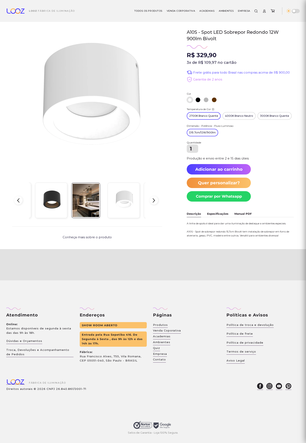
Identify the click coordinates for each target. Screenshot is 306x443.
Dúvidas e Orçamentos (24, 341)
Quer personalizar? (219, 182)
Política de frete (239, 333)
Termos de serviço (241, 351)
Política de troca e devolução (250, 324)
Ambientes (226, 10)
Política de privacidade (244, 342)
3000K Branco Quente (274, 115)
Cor (189, 93)
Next (154, 200)
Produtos (160, 324)
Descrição (194, 213)
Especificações (217, 213)
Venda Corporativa (181, 10)
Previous (18, 200)
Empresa (244, 10)
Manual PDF (243, 213)
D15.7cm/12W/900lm (202, 132)
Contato (159, 359)
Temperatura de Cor (200, 109)
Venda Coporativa (167, 330)
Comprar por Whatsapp (219, 196)
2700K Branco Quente (203, 115)
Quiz (156, 348)
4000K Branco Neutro (239, 115)
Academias (206, 10)
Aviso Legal (235, 360)
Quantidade (194, 142)
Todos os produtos (148, 10)
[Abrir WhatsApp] (295, 432)
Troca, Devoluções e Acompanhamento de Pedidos (37, 352)
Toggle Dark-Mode (296, 11)
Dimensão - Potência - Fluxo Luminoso (210, 125)
